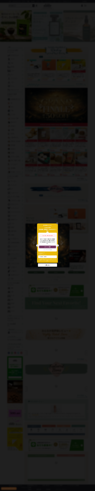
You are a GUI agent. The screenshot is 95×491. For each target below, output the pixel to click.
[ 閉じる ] (47, 265)
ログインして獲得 (47, 246)
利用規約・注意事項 (43, 256)
